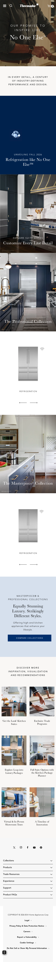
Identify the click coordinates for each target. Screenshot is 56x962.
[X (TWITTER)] (14, 848)
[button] (4, 6)
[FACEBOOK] (27, 848)
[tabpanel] (28, 368)
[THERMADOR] (29, 4)
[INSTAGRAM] (21, 848)
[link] (11, 6)
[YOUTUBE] (34, 848)
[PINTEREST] (41, 848)
